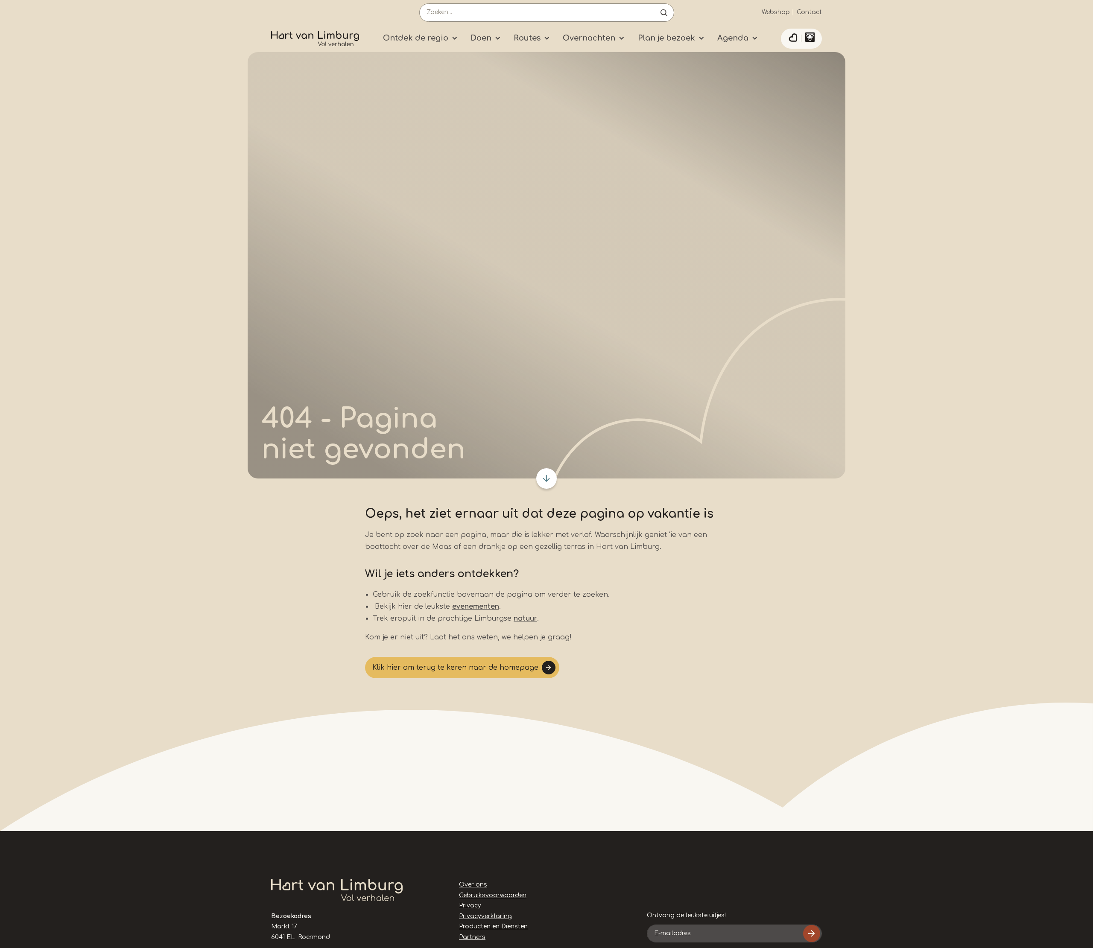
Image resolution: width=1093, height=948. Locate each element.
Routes (527, 38)
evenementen (475, 606)
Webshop (776, 12)
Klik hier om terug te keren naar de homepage (455, 667)
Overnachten (589, 38)
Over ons (473, 884)
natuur (525, 618)
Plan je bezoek (666, 38)
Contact (809, 12)
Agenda (732, 38)
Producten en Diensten (493, 926)
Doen (481, 38)
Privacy (470, 905)
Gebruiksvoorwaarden (492, 895)
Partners (472, 937)
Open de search (664, 12)
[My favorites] (793, 39)
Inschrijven (811, 933)
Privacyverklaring (485, 916)
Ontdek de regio (415, 38)
